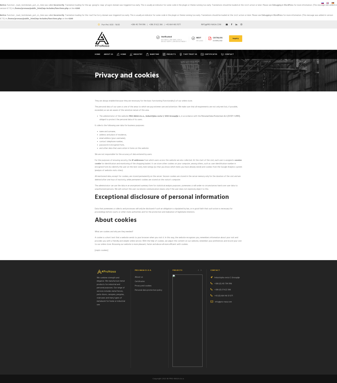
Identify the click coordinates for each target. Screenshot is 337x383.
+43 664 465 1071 (173, 24)
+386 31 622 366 (156, 24)
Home (97, 54)
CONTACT (229, 54)
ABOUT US (108, 54)
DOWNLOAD (217, 40)
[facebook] (231, 24)
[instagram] (241, 24)
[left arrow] (198, 270)
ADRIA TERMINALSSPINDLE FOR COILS (187, 324)
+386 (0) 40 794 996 (223, 283)
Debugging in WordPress (282, 5)
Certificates (140, 281)
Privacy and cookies (143, 285)
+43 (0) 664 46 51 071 (223, 295)
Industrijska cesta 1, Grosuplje (227, 277)
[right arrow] (201, 270)
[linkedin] (236, 24)
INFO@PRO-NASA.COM (211, 24)
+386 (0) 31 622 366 (222, 289)
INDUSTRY (137, 54)
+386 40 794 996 (138, 24)
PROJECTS (171, 54)
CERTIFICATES (211, 54)
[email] (227, 24)
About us (139, 277)
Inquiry (236, 38)
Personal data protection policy (148, 290)
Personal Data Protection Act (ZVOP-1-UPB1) (220, 116)
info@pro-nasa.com (223, 301)
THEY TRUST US (190, 54)
